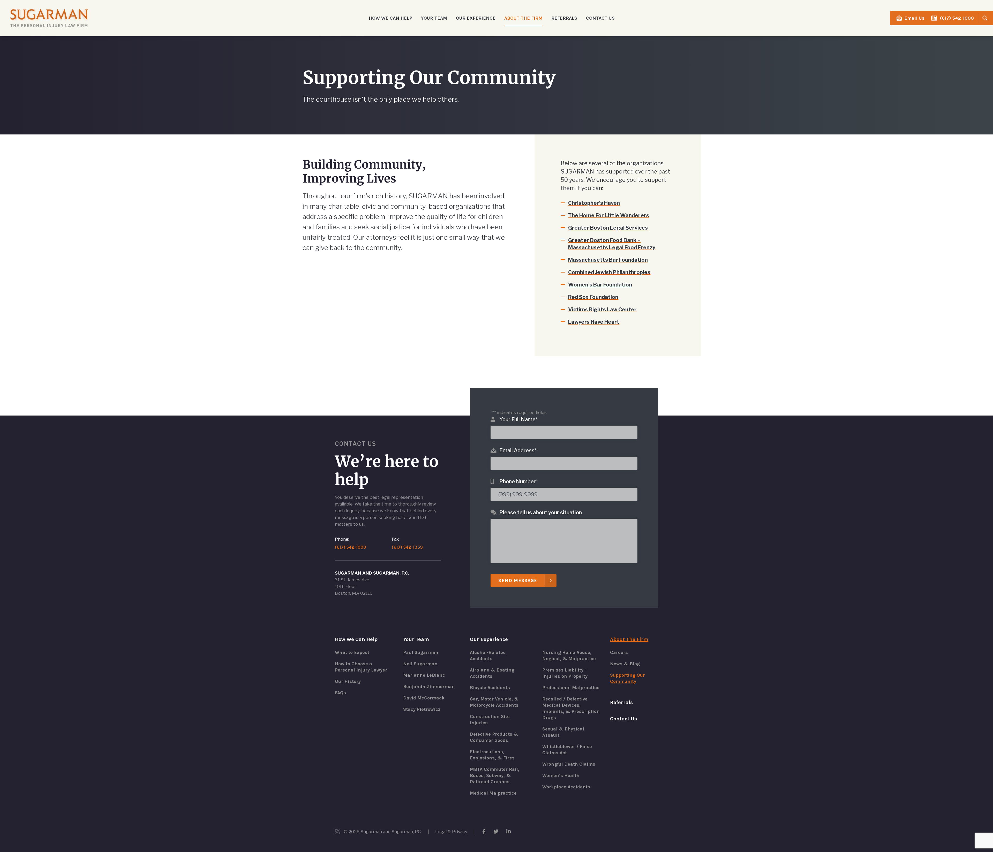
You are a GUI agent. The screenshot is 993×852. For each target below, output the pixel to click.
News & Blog (625, 664)
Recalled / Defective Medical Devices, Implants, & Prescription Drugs (571, 708)
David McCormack (424, 698)
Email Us (914, 18)
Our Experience (489, 639)
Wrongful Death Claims (568, 764)
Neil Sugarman (420, 664)
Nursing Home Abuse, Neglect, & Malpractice (569, 655)
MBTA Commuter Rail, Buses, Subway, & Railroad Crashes (494, 775)
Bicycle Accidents (490, 687)
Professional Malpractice (570, 687)
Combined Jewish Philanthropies (609, 272)
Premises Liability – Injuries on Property (565, 673)
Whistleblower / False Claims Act (567, 750)
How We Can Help (356, 639)
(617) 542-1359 (407, 547)
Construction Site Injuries (490, 720)
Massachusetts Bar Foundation (608, 260)
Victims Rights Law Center (602, 309)
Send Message (517, 580)
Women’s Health (561, 775)
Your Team (416, 639)
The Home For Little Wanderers (608, 215)
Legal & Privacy (451, 831)
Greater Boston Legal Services (608, 228)
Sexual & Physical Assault (563, 732)
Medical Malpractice (493, 793)
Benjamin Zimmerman (429, 686)
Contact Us (600, 18)
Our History (348, 681)
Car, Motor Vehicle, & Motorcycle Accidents (494, 702)
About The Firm (629, 639)
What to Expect (352, 652)
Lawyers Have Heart (593, 322)
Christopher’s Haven (594, 203)
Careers (619, 652)
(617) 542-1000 (957, 18)
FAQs (340, 693)
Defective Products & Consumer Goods (494, 737)
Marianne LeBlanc (424, 675)
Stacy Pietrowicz (421, 709)
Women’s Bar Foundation (600, 285)
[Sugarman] (49, 18)
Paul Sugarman (420, 652)
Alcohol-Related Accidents (488, 655)
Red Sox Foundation (593, 297)
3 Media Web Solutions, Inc (337, 831)
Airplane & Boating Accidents (492, 673)
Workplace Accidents (566, 787)
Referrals (564, 18)
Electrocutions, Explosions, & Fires (492, 755)
